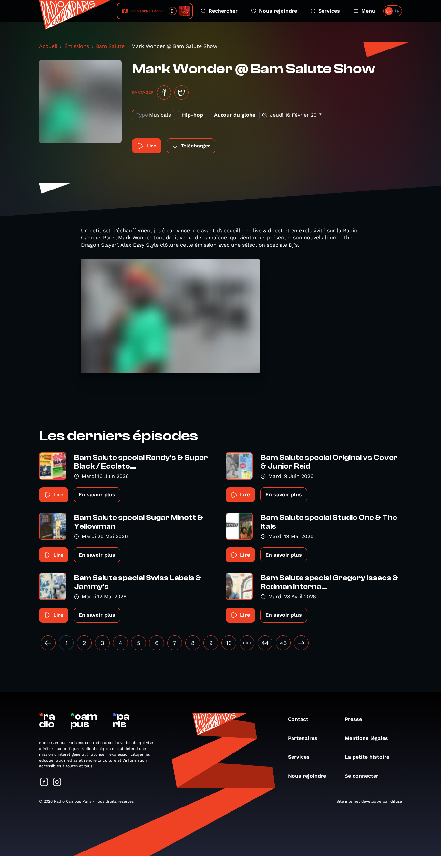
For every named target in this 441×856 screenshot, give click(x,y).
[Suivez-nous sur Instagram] (57, 782)
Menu (368, 11)
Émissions (76, 46)
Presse (353, 719)
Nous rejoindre (278, 11)
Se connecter (361, 776)
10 (229, 642)
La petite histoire (367, 757)
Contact (298, 719)
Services (329, 11)
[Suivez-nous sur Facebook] (44, 782)
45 (283, 642)
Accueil (48, 46)
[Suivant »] (301, 643)
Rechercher (223, 11)
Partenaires (302, 738)
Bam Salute (110, 46)
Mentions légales (366, 738)
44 (265, 642)
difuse (396, 801)
